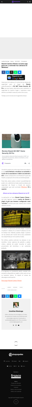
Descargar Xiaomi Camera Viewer (11, 280)
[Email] (11, 72)
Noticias (12, 61)
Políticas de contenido (16, 391)
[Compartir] (3, 72)
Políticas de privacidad (16, 389)
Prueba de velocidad (16, 383)
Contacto (16, 387)
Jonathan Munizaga (5, 61)
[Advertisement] (16, 22)
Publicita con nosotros (16, 385)
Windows (24, 187)
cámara (9, 287)
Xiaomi (21, 287)
